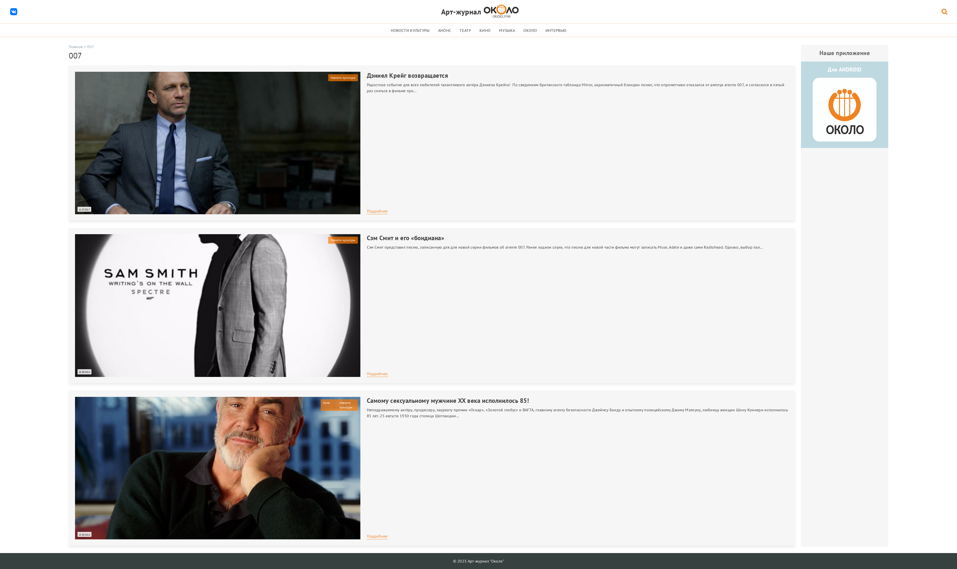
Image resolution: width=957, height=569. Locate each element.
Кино (484, 30)
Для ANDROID (845, 69)
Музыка (507, 30)
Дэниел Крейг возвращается (407, 75)
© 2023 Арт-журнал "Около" (478, 561)
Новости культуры (410, 30)
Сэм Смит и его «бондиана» (405, 238)
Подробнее (377, 211)
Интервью (556, 30)
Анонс (444, 30)
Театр (465, 30)
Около (530, 30)
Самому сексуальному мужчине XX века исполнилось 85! (448, 400)
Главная (76, 46)
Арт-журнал (461, 11)
